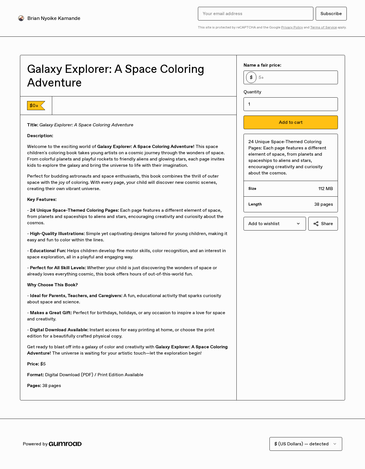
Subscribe (331, 13)
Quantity (252, 91)
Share (327, 223)
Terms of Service (323, 27)
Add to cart (291, 122)
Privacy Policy (292, 27)
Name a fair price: (262, 65)
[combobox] (275, 224)
